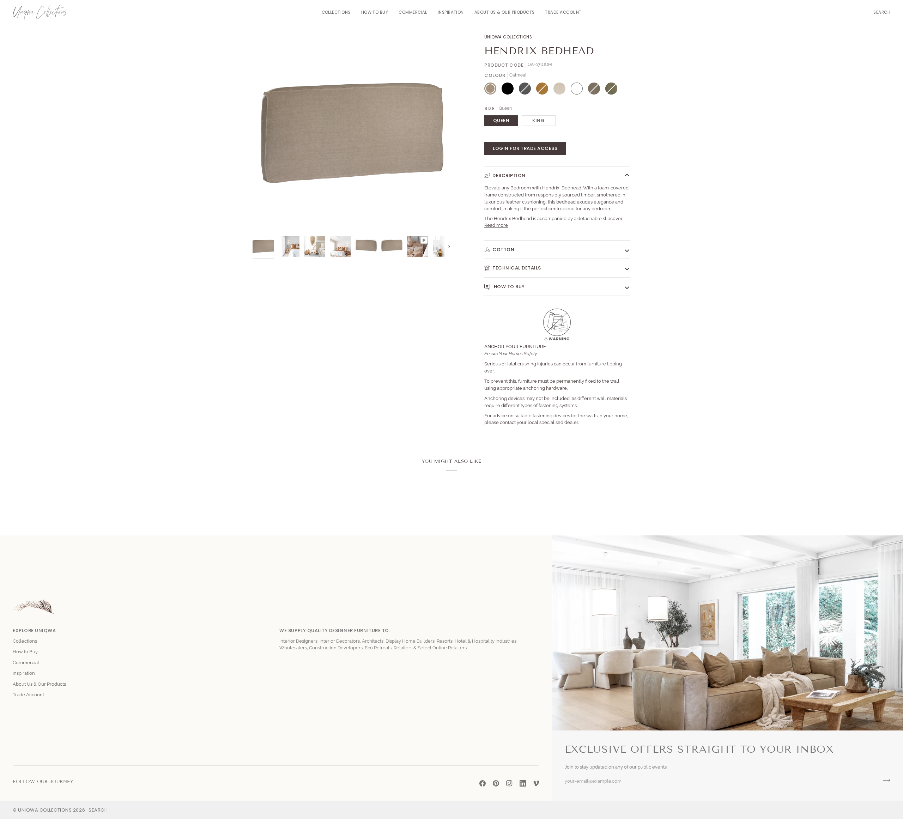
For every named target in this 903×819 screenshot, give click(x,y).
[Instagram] (509, 783)
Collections (25, 641)
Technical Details (516, 268)
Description (509, 175)
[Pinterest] (496, 783)
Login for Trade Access (525, 148)
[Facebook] (482, 783)
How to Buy (508, 286)
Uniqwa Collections (508, 37)
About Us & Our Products (39, 684)
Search (98, 810)
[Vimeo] (536, 783)
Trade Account (28, 694)
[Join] (884, 780)
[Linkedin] (523, 783)
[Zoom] (266, 219)
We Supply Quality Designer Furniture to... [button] (336, 630)
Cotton (503, 249)
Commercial (26, 662)
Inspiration (24, 673)
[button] (336, 12)
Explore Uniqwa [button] (34, 630)
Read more (496, 225)
